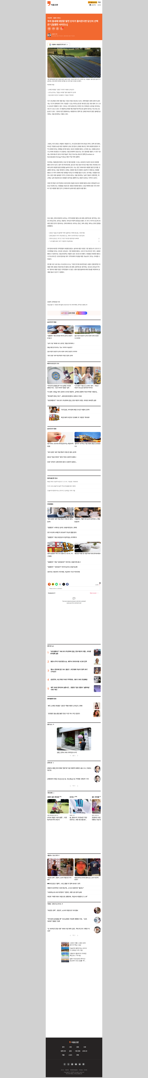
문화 (70, 1051)
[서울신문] (52, 3)
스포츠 (70, 1055)
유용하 (53, 34)
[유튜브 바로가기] (72, 1064)
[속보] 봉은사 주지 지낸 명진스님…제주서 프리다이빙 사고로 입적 (66, 236)
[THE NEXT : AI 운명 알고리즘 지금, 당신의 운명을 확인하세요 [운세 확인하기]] (74, 313)
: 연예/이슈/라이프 (54, 904)
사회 (70, 1047)
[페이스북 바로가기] (64, 1064)
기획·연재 (49, 793)
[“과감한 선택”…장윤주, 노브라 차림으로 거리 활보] (97, 910)
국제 (85, 1047)
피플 (63, 1055)
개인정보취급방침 (74, 1070)
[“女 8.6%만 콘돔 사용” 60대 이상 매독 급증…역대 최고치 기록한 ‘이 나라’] (97, 929)
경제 (77, 1047)
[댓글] (61, 28)
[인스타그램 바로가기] (76, 1064)
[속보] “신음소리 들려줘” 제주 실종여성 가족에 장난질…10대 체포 (67, 233)
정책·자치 (63, 1051)
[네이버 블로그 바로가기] (83, 1064)
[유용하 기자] (49, 35)
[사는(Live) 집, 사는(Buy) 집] (97, 778)
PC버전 (85, 1070)
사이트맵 (80, 1070)
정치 (63, 1047)
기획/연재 (49, 18)
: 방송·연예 (52, 855)
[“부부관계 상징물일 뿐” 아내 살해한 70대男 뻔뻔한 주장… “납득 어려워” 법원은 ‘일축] (97, 920)
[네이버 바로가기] (79, 1064)
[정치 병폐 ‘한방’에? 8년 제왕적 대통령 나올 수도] (97, 769)
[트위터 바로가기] (68, 1064)
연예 (77, 1055)
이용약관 (67, 1070)
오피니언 (49, 763)
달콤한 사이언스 (57, 18)
